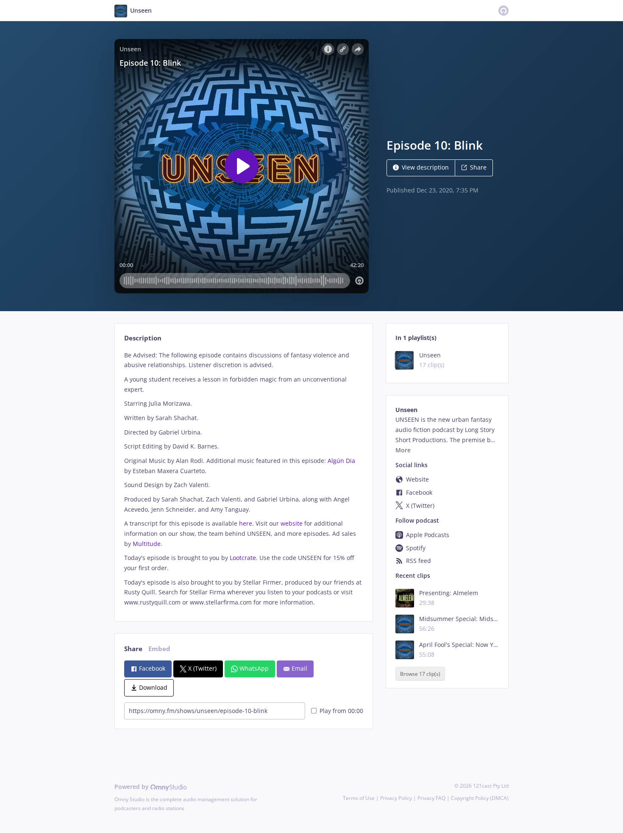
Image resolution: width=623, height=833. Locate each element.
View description (425, 167)
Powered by (132, 787)
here (245, 523)
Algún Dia (341, 461)
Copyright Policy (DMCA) (480, 798)
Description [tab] (142, 338)
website (292, 523)
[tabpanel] (243, 479)
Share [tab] (133, 648)
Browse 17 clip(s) (420, 673)
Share (478, 167)
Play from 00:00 (341, 711)
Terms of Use (359, 798)
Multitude (147, 544)
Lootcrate (243, 558)
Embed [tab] (159, 648)
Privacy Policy (396, 798)
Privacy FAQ (431, 798)
